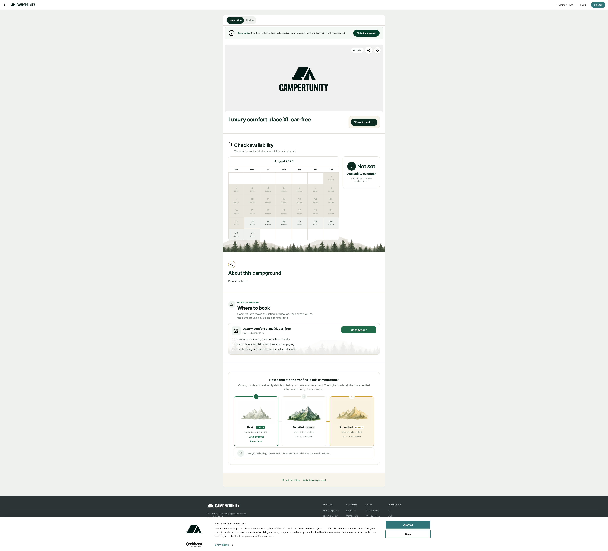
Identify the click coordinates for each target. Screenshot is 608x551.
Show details (222, 544)
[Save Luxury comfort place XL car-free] (377, 50)
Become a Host (565, 4)
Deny (408, 534)
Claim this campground (314, 480)
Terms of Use (372, 510)
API (389, 510)
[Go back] (5, 4)
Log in (583, 4)
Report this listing (291, 480)
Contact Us (352, 515)
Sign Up (598, 4)
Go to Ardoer (359, 329)
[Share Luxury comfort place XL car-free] (369, 50)
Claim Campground (366, 33)
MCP (390, 515)
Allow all (408, 524)
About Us (351, 510)
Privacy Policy (372, 515)
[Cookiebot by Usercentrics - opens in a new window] (194, 544)
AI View (250, 20)
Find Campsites (331, 510)
